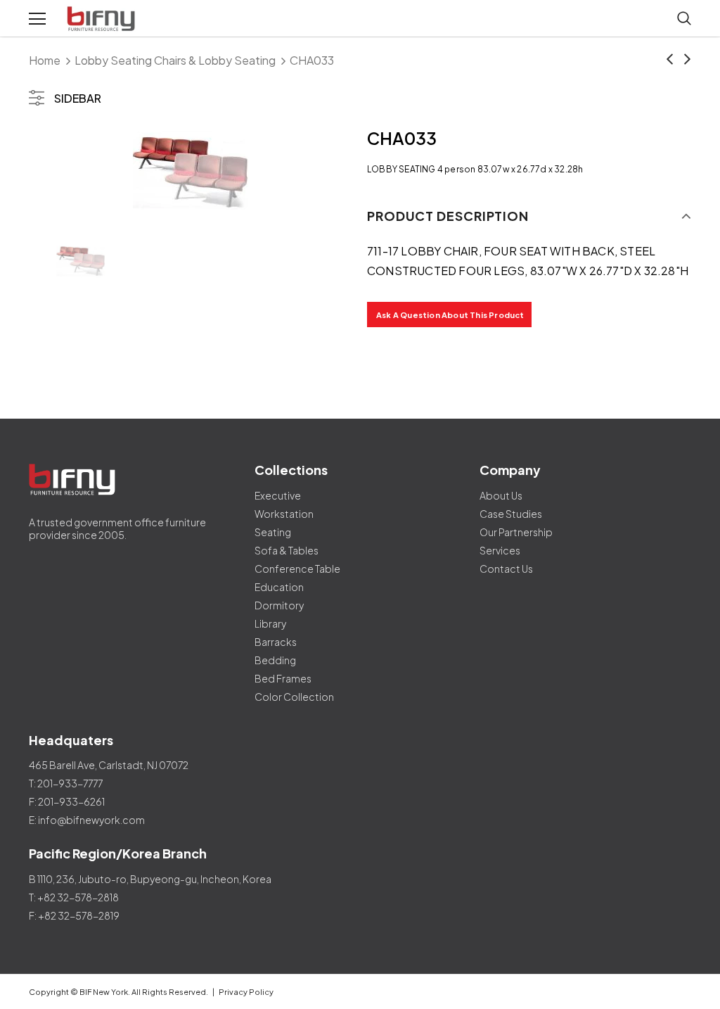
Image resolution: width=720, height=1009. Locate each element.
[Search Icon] (684, 19)
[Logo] (102, 19)
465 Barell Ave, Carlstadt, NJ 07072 (108, 765)
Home (44, 60)
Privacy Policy (246, 991)
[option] (191, 173)
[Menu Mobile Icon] (37, 19)
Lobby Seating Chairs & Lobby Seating (175, 60)
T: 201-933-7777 (66, 783)
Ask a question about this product (450, 314)
